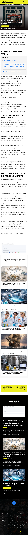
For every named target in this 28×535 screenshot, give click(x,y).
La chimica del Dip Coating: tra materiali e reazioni (13, 306)
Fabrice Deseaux (11, 28)
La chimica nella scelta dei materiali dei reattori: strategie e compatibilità (12, 373)
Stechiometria (5, 353)
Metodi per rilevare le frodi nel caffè (12, 71)
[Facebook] (9, 252)
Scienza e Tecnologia (6, 309)
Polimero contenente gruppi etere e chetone (7, 388)
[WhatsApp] (18, 252)
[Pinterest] (15, 252)
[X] (12, 252)
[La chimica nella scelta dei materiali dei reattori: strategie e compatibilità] (14, 363)
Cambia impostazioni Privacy (14, 531)
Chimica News (8, 18)
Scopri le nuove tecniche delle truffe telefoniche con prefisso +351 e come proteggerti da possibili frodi (14, 66)
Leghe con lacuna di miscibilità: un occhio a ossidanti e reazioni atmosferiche (13, 284)
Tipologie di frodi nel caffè (9, 60)
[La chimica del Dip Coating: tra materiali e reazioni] (14, 296)
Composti (4, 264)
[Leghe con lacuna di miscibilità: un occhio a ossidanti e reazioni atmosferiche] (14, 274)
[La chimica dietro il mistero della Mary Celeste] (14, 341)
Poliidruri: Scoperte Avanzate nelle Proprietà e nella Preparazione (20, 389)
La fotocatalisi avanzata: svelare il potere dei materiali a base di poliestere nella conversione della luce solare (14, 261)
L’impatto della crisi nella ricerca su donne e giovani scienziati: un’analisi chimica (13, 329)
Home (2, 18)
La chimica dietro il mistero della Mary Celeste (14, 351)
